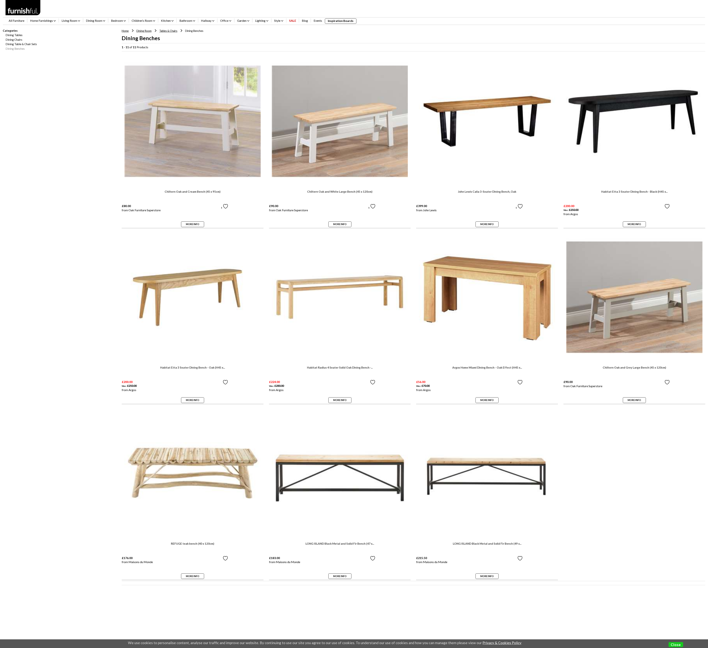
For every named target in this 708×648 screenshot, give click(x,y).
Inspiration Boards (340, 20)
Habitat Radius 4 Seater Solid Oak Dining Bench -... (340, 367)
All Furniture (16, 20)
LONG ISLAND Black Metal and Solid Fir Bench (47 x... (340, 543)
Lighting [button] (260, 20)
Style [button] (277, 20)
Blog (305, 20)
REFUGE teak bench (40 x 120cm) (192, 543)
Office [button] (224, 20)
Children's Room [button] (142, 20)
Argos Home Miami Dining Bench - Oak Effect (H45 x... (487, 367)
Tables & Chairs (168, 30)
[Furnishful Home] (23, 7)
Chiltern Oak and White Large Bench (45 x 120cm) (339, 191)
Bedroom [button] (117, 20)
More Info (192, 224)
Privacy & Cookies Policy (502, 643)
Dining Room (144, 30)
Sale (292, 20)
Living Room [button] (70, 20)
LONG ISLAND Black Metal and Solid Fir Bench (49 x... (487, 543)
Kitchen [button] (166, 20)
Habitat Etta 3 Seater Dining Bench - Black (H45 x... (634, 191)
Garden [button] (242, 20)
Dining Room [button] (94, 20)
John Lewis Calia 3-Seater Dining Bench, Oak (487, 191)
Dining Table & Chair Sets (21, 44)
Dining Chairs (14, 39)
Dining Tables (14, 35)
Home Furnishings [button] (41, 20)
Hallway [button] (206, 20)
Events (318, 20)
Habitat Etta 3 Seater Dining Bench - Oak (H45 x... (192, 367)
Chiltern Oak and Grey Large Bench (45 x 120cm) (634, 367)
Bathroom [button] (186, 20)
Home (125, 30)
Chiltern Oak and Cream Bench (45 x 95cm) (193, 191)
